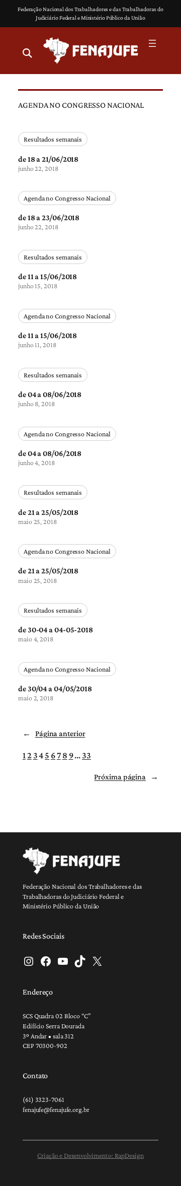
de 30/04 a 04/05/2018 (55, 688)
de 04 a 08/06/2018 (49, 394)
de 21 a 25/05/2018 (48, 512)
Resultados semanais (53, 139)
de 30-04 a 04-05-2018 (55, 629)
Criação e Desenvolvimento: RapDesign (90, 1155)
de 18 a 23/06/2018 (48, 217)
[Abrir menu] (152, 43)
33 (86, 755)
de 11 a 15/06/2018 (47, 276)
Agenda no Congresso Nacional (67, 198)
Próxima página (126, 776)
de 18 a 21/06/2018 (48, 159)
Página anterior (54, 733)
